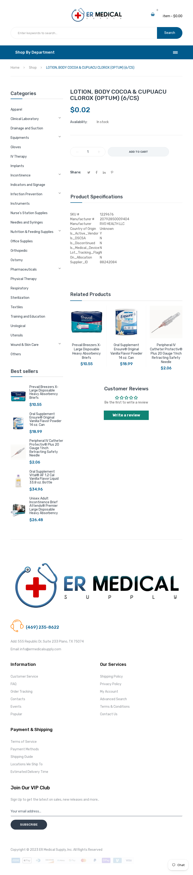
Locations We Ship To (27, 764)
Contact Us (108, 714)
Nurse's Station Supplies (29, 213)
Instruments (20, 204)
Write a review (126, 415)
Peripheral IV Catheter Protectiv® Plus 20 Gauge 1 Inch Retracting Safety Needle (46, 448)
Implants (17, 166)
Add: (14, 641)
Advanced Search (113, 699)
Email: (15, 649)
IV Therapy (19, 157)
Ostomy (17, 260)
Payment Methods (25, 749)
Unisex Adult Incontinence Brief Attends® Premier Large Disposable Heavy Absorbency (43, 505)
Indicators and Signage (28, 185)
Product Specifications (96, 197)
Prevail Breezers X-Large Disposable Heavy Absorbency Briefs (43, 392)
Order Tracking (21, 692)
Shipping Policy (111, 677)
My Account (109, 692)
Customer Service (24, 677)
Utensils (17, 335)
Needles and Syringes (27, 222)
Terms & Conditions (115, 707)
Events (16, 707)
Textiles (17, 307)
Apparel (16, 110)
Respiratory (19, 288)
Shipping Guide (22, 757)
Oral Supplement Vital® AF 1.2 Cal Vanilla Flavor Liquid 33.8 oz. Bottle (44, 477)
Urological (18, 326)
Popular (16, 714)
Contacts (18, 699)
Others (16, 354)
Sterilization (20, 298)
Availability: (79, 122)
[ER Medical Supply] (96, 9)
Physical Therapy (24, 279)
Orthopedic (19, 251)
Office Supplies (22, 241)
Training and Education (28, 317)
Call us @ (32, 622)
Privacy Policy (110, 684)
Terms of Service (24, 742)
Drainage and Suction (27, 128)
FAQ (13, 684)
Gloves (16, 147)
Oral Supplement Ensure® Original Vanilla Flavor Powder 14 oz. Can (45, 419)
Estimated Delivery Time (29, 772)
